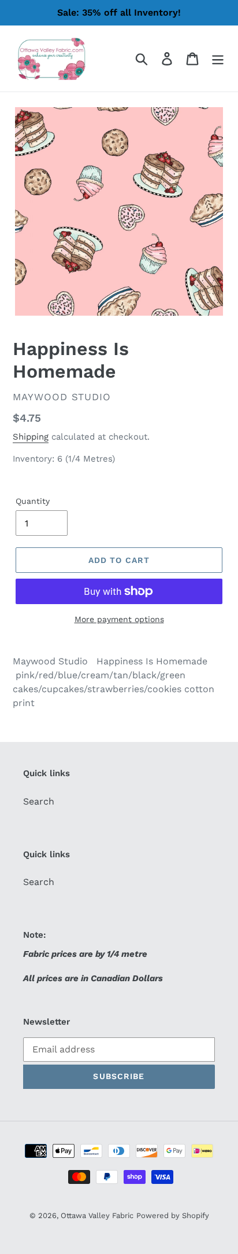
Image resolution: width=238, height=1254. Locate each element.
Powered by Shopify (172, 1215)
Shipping (31, 437)
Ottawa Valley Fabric (97, 1215)
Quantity (33, 501)
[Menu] (217, 59)
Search (38, 801)
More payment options (119, 619)
